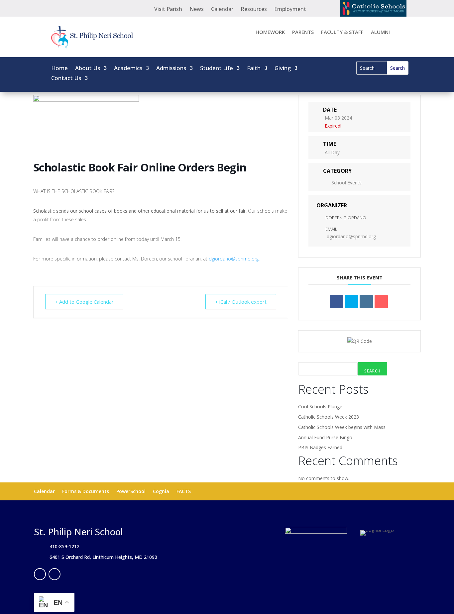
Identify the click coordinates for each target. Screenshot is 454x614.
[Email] (381, 301)
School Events (346, 182)
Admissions (171, 69)
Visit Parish (168, 10)
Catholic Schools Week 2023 (328, 417)
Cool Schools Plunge (320, 406)
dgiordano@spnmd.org (234, 259)
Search (372, 371)
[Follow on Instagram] (54, 574)
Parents (303, 32)
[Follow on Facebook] (40, 574)
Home (59, 69)
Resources (254, 10)
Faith (254, 69)
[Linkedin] (366, 301)
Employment (290, 10)
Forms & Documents (85, 491)
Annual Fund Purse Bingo (325, 437)
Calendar (222, 10)
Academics (128, 69)
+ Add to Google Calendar (84, 301)
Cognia (161, 491)
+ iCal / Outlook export (241, 301)
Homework (270, 32)
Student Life (216, 69)
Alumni (380, 32)
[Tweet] (351, 301)
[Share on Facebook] (336, 301)
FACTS (183, 491)
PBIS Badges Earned (320, 447)
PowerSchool (131, 491)
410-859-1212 (64, 546)
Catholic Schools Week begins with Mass (342, 427)
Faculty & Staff (342, 32)
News (196, 10)
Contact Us (66, 79)
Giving (283, 69)
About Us (87, 69)
